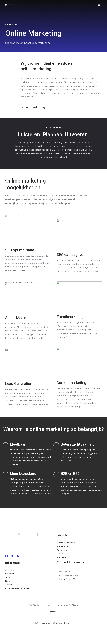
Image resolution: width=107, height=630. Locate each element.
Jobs (7, 577)
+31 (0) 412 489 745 (66, 579)
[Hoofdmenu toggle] (99, 5)
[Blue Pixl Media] (14, 5)
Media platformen (66, 542)
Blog (7, 581)
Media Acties (63, 546)
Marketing (62, 557)
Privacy (53, 612)
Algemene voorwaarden (17, 588)
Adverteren (62, 550)
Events (60, 553)
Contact (9, 584)
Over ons (9, 570)
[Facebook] (6, 556)
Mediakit (9, 573)
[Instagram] (18, 556)
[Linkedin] (12, 556)
